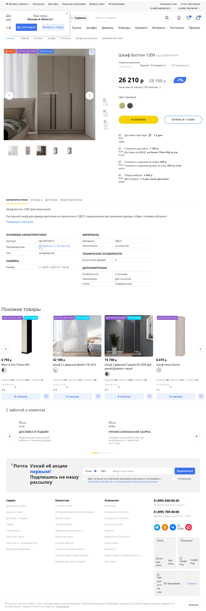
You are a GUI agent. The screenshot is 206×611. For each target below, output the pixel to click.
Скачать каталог (114, 524)
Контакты (110, 549)
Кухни (76, 28)
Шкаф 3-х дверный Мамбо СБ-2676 (74, 364)
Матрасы (158, 28)
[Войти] (179, 18)
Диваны (108, 28)
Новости (109, 530)
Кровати (141, 28)
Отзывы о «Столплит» (117, 518)
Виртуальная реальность (69, 530)
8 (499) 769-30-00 (187, 8)
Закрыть (194, 604)
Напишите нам (168, 4)
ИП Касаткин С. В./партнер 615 (54, 247)
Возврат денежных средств (70, 561)
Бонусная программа (74, 4)
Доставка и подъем (17, 518)
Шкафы (91, 28)
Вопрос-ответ (97, 4)
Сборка (10, 524)
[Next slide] (90, 96)
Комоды (124, 28)
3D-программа (116, 4)
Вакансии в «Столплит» (118, 536)
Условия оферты (64, 542)
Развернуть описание (19, 222)
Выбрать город (53, 27)
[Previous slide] (9, 96)
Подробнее (62, 606)
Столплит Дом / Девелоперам (71, 555)
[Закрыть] (67, 13)
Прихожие (196, 28)
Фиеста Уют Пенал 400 (15, 364)
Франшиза (110, 561)
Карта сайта (111, 542)
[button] (5, 349)
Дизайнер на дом (15, 505)
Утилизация (12, 530)
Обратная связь (15, 536)
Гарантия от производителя (21, 542)
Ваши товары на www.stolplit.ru (122, 555)
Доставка (53, 4)
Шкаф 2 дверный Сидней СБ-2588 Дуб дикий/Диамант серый (128, 366)
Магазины (38, 4)
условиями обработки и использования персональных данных (123, 481)
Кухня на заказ (14, 511)
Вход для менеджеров (18, 549)
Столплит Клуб (63, 505)
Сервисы (80, 18)
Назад (11, 38)
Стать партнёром (190, 4)
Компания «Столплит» (117, 511)
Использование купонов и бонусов (74, 511)
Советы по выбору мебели (70, 549)
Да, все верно (26, 27)
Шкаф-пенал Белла (168, 364)
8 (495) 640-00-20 (166, 500)
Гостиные (177, 28)
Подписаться (185, 470)
